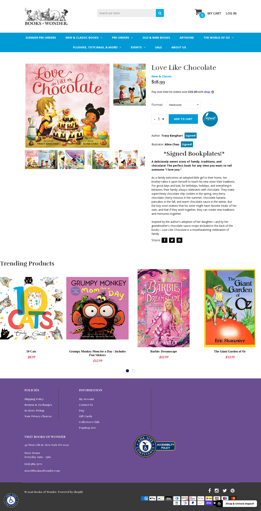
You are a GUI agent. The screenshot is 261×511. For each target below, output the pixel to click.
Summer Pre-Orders (41, 37)
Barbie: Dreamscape (163, 351)
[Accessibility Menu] (11, 500)
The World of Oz (216, 37)
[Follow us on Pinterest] (179, 240)
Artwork (187, 37)
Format (157, 104)
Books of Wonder (45, 492)
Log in (231, 13)
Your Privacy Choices (38, 416)
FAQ (81, 410)
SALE (158, 47)
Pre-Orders (120, 37)
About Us (178, 47)
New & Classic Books (82, 37)
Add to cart (183, 119)
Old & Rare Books (156, 37)
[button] (127, 370)
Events (136, 47)
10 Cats (31, 351)
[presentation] (28, 108)
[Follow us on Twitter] (172, 240)
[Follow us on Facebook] (164, 240)
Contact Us (86, 405)
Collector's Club (89, 422)
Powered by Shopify (70, 492)
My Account (86, 399)
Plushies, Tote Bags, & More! (95, 47)
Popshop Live (87, 427)
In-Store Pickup (34, 410)
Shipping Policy (34, 399)
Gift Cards (85, 416)
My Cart (214, 13)
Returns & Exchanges (38, 405)
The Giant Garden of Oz (230, 351)
